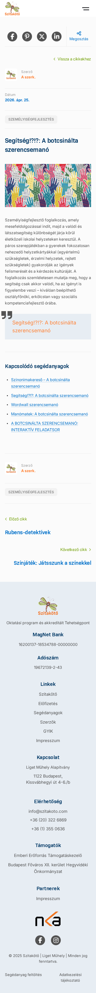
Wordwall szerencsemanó (34, 404)
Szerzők (48, 722)
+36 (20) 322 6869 (48, 819)
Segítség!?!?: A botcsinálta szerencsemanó (44, 326)
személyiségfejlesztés (31, 119)
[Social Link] (40, 940)
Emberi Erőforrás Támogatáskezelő (48, 855)
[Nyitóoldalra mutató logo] (48, 606)
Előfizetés (48, 703)
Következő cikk (73, 549)
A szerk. (28, 77)
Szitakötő (48, 694)
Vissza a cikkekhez (74, 58)
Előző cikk (18, 518)
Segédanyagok (48, 712)
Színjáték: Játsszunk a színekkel (52, 563)
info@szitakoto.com (48, 811)
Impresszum (48, 740)
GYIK (48, 731)
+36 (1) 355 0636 (48, 828)
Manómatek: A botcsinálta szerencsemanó (49, 413)
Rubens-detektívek (27, 532)
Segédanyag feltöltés (23, 974)
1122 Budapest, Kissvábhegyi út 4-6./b (48, 779)
